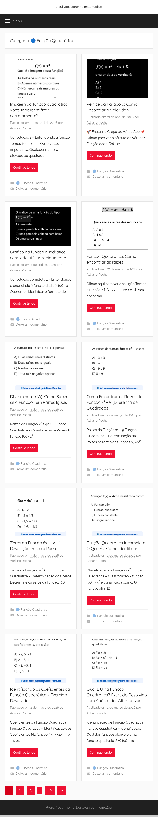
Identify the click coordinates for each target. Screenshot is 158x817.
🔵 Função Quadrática (31, 183)
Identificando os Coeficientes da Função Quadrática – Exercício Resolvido (40, 694)
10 (50, 790)
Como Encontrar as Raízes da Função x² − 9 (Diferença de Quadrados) (114, 402)
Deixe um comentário (31, 188)
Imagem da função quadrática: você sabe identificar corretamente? (39, 110)
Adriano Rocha (20, 128)
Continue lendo (24, 167)
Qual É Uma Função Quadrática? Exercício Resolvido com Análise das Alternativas (117, 694)
